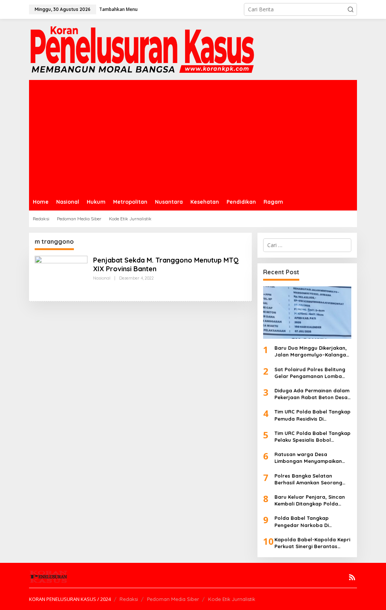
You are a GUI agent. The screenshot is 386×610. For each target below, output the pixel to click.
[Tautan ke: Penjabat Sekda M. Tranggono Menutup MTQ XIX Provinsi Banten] (61, 274)
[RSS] (352, 577)
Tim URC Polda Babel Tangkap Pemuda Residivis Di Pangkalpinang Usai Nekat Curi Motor (312, 415)
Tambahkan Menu (118, 9)
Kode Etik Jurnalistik (231, 599)
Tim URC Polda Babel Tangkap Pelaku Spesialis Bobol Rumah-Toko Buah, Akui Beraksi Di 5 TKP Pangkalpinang (312, 436)
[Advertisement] (193, 136)
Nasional (101, 278)
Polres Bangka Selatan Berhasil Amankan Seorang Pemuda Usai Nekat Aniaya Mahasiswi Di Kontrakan (308, 479)
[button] (350, 9)
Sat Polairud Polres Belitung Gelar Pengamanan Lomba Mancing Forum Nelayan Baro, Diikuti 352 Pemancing (312, 373)
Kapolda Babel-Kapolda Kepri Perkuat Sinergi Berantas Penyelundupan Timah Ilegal (312, 543)
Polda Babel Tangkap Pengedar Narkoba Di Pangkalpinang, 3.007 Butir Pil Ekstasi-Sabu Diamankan (311, 521)
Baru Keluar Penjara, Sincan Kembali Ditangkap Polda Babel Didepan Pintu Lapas (309, 500)
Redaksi (128, 599)
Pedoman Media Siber (173, 599)
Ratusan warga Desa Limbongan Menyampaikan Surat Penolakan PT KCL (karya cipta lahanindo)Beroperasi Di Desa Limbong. (311, 457)
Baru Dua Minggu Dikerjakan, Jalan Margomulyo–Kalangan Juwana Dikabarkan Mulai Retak (311, 351)
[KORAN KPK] (142, 48)
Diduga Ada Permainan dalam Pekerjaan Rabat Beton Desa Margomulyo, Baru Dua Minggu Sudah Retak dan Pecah (311, 394)
